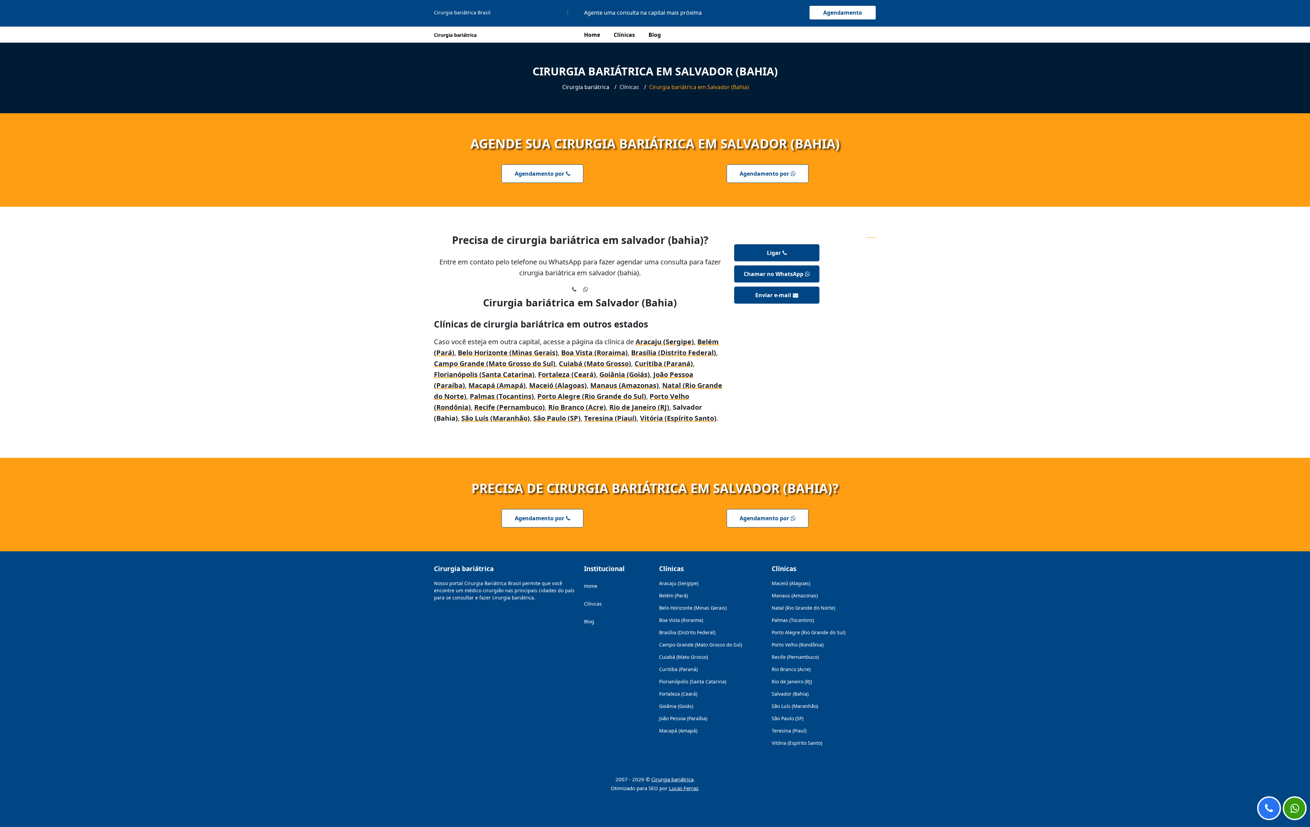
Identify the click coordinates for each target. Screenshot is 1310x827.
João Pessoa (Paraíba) (683, 718)
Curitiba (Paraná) (664, 363)
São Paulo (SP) (557, 418)
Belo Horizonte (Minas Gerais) (508, 352)
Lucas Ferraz (683, 788)
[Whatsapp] (1295, 808)
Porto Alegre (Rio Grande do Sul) (591, 396)
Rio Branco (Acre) (577, 407)
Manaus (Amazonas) (624, 385)
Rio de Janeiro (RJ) (639, 407)
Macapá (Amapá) (497, 385)
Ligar (774, 253)
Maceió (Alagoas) (558, 385)
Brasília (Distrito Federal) (673, 352)
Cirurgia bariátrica (672, 779)
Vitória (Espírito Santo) (678, 418)
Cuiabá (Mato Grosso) (595, 363)
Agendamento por (539, 173)
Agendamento (842, 12)
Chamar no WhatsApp (773, 274)
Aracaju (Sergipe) (665, 341)
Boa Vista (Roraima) (594, 352)
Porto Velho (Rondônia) (798, 644)
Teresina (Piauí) (610, 418)
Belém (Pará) (673, 595)
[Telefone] (1269, 808)
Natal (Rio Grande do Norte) (803, 608)
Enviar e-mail (773, 295)
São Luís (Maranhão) (495, 418)
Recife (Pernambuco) (509, 407)
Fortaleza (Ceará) (567, 374)
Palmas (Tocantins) (502, 396)
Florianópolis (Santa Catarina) (484, 374)
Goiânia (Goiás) (624, 374)
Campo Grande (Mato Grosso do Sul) (494, 363)
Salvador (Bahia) (790, 694)
